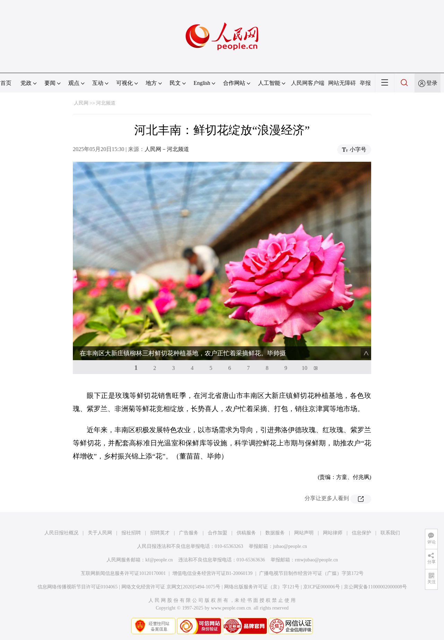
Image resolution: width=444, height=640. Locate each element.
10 (304, 368)
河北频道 (106, 103)
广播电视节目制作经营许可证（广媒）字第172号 (311, 573)
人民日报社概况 (61, 532)
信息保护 (361, 532)
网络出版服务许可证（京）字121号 (261, 586)
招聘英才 (160, 532)
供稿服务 (246, 532)
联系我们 (390, 532)
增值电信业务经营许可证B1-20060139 (212, 573)
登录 (431, 83)
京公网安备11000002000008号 (375, 586)
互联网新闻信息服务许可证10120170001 (123, 573)
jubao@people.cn (290, 546)
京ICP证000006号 (321, 586)
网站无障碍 (342, 83)
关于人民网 (100, 532)
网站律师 (332, 532)
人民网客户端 (307, 83)
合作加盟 (217, 532)
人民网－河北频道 (167, 149)
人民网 (81, 103)
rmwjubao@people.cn (316, 559)
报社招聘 (131, 532)
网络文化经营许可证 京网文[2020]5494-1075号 (170, 586)
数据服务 (275, 532)
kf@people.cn (159, 559)
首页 (5, 83)
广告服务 (188, 532)
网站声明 (304, 532)
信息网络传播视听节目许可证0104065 (77, 586)
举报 (365, 83)
